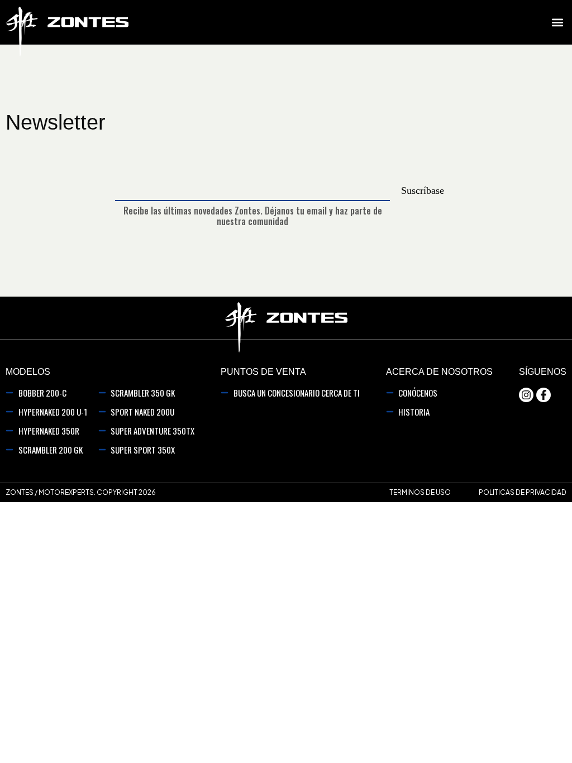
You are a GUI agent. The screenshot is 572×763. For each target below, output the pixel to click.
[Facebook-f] (543, 395)
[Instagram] (526, 395)
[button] (557, 22)
